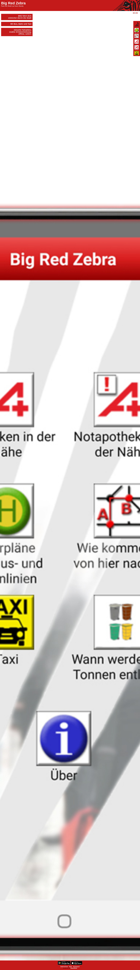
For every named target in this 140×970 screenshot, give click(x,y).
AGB (70, 966)
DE (134, 13)
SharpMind (73, 968)
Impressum (76, 966)
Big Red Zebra (13, 3)
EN (137, 13)
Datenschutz (64, 966)
